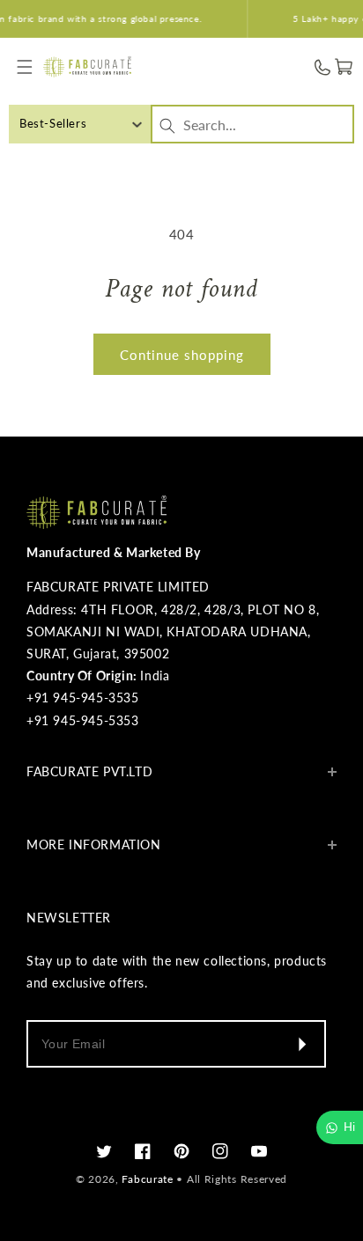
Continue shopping (182, 355)
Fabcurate (147, 1179)
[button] (24, 67)
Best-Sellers (52, 123)
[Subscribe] (301, 1044)
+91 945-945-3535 (82, 697)
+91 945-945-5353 (82, 720)
